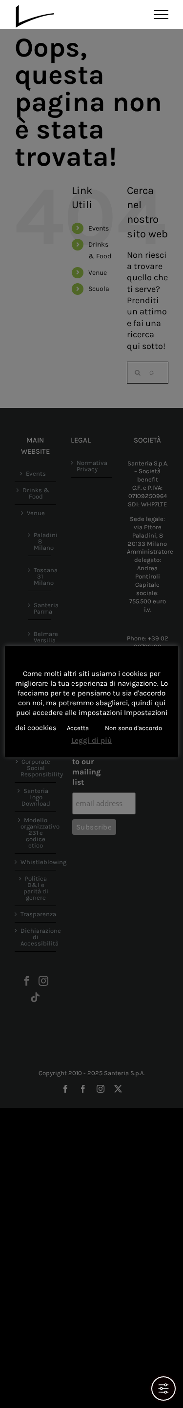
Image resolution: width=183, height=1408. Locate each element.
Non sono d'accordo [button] (133, 728)
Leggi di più (91, 740)
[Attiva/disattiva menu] (161, 14)
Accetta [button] (78, 728)
